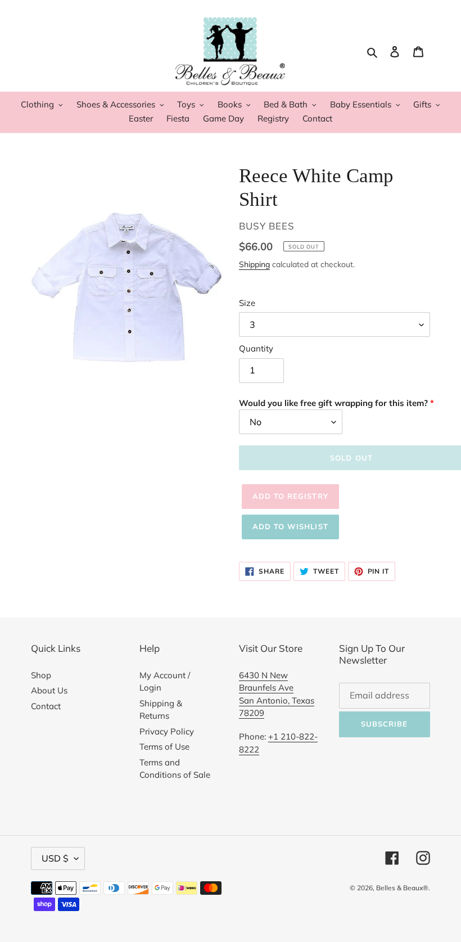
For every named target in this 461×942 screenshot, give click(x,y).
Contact (46, 706)
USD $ (55, 858)
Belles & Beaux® (402, 888)
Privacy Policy (166, 731)
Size (247, 303)
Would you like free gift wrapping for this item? (333, 403)
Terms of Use (164, 746)
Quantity (256, 348)
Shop (41, 675)
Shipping (254, 264)
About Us (49, 690)
